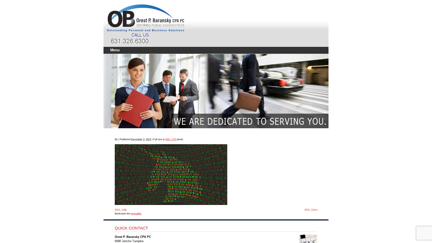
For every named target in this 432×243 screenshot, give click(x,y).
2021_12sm (310, 209)
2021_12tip (121, 209)
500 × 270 (170, 139)
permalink (136, 213)
